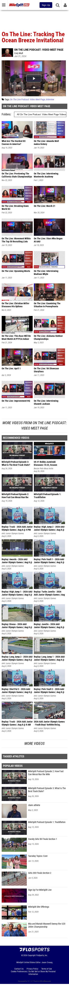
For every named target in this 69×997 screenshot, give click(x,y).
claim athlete (34, 805)
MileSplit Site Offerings (38, 906)
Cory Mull (18, 53)
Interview (50, 99)
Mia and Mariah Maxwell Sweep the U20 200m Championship (46, 925)
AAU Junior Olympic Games (13, 533)
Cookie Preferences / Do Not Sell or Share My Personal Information (33, 972)
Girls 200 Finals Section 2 (39, 873)
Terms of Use (46, 969)
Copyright (32, 955)
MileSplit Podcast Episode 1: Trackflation (46, 822)
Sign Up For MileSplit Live (40, 889)
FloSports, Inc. (42, 955)
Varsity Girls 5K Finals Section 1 (42, 839)
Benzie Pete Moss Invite (43, 468)
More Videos (34, 743)
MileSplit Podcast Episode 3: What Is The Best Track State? (47, 790)
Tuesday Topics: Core (38, 856)
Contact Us (18, 969)
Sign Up (46, 5)
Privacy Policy (32, 969)
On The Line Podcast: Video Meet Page (38, 49)
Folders (6, 114)
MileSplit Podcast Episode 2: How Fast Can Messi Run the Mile (45, 773)
